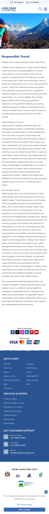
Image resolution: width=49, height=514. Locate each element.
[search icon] (40, 9)
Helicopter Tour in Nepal (13, 407)
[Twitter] (17, 332)
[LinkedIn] (27, 332)
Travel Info (8, 368)
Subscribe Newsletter (12, 380)
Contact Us (8, 388)
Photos (6, 372)
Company (30, 364)
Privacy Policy (26, 504)
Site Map (7, 364)
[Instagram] (22, 332)
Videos (29, 372)
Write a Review (32, 380)
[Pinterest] (32, 332)
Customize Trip (9, 376)
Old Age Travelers (10, 415)
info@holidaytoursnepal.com (22, 453)
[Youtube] (36, 332)
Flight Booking (9, 419)
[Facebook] (13, 332)
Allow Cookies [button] (24, 510)
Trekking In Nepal (10, 399)
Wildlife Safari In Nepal (12, 411)
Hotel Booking (9, 423)
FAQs (28, 384)
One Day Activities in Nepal (14, 403)
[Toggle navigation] (44, 9)
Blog (5, 384)
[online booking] (24, 342)
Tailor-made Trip (32, 376)
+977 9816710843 (18, 445)
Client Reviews (32, 368)
